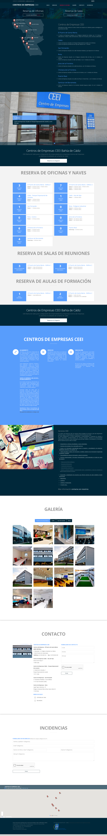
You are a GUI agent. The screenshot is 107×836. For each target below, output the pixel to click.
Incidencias (90, 5)
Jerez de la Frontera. (65, 63)
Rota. (60, 54)
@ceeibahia (39, 700)
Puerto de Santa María (42, 520)
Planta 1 (29, 188)
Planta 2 (71, 189)
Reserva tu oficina (65, 5)
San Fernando (61, 520)
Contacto (81, 5)
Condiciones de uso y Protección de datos (76, 822)
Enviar (66, 673)
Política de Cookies (87, 822)
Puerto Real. (62, 76)
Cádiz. (60, 40)
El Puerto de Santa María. (68, 32)
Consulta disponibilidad (33, 15)
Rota (69, 520)
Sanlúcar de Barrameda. (67, 82)
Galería (74, 5)
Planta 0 (29, 186)
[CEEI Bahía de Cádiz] (74, 826)
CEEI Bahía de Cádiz (41, 697)
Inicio (48, 5)
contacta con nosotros (79, 489)
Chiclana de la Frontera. (67, 70)
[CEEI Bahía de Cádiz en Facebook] (92, 1)
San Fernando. (63, 48)
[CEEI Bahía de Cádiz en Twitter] (93, 1)
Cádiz (53, 520)
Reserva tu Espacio (53, 161)
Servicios (54, 5)
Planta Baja (71, 229)
